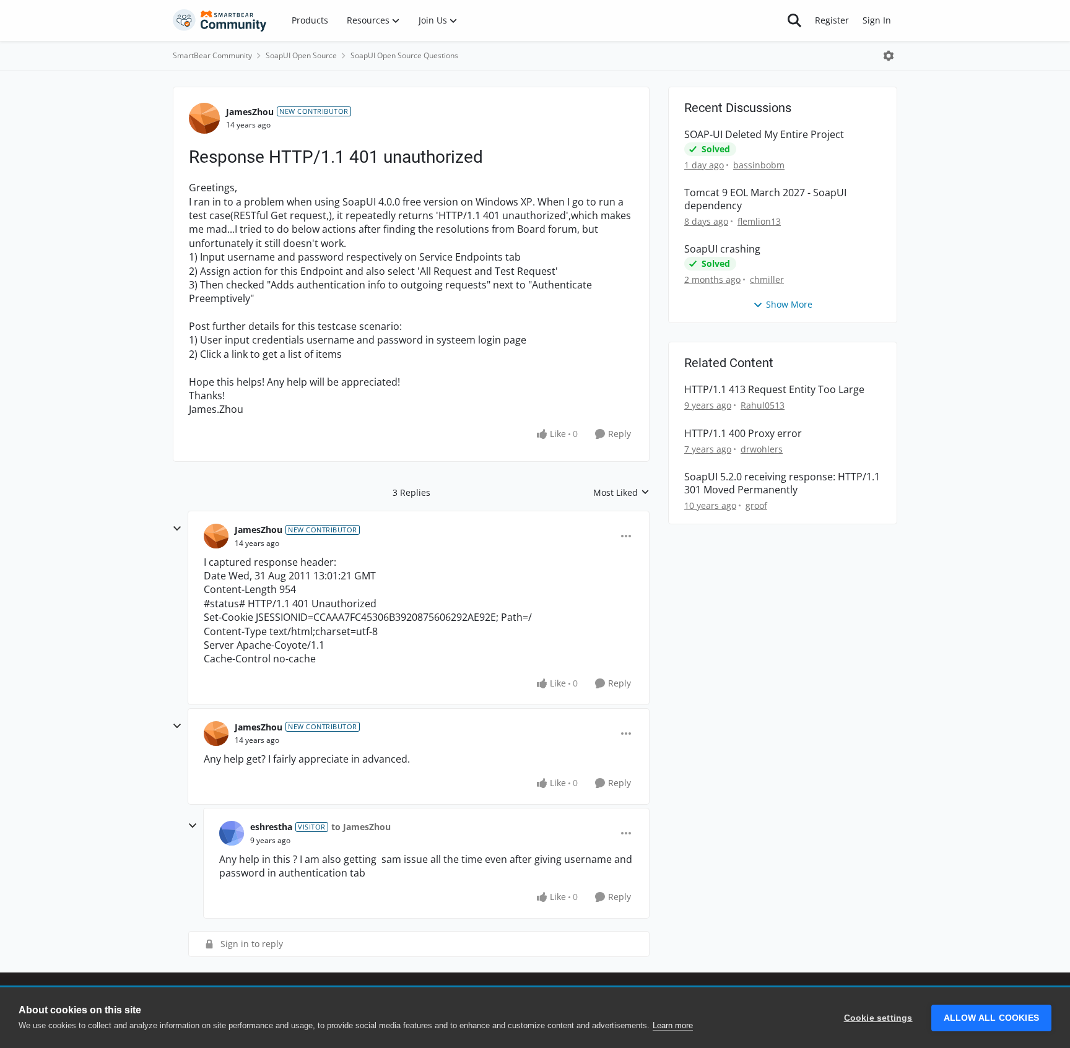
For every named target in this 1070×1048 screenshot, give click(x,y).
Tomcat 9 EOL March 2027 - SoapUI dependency (765, 199)
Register (832, 20)
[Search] (794, 20)
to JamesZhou (361, 827)
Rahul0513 (763, 405)
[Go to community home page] (220, 20)
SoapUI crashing (722, 249)
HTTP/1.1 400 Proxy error (743, 433)
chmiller (767, 279)
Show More (789, 304)
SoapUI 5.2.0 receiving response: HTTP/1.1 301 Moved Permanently (782, 483)
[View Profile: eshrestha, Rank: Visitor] (231, 833)
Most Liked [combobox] (621, 493)
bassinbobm (759, 165)
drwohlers (762, 449)
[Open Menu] (888, 55)
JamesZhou (250, 112)
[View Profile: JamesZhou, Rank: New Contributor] (204, 118)
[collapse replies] (177, 528)
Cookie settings (878, 1018)
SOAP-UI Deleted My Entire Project (764, 134)
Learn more (673, 1025)
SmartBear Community (212, 55)
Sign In (877, 20)
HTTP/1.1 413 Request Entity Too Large (774, 389)
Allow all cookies (991, 1018)
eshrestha (271, 827)
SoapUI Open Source (301, 55)
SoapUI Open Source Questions (404, 55)
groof (756, 505)
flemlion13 (759, 221)
